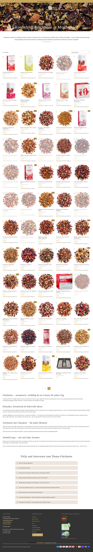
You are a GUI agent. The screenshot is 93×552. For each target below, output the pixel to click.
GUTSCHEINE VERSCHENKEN (68, 538)
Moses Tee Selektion (51, 9)
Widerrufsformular (35, 521)
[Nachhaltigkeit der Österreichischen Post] (73, 526)
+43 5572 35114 (7, 523)
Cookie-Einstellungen (36, 527)
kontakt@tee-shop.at (8, 520)
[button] (11, 78)
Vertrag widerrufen (37, 534)
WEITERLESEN (46, 41)
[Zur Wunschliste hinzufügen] (3, 56)
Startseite (43, 23)
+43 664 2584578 (7, 522)
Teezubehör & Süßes (64, 9)
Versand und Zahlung (36, 529)
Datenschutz (34, 525)
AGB (33, 523)
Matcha (42, 9)
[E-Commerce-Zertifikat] (73, 534)
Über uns (79, 9)
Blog (73, 9)
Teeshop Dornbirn (48, 3)
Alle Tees (14, 9)
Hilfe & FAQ (34, 531)
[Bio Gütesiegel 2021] (73, 519)
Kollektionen (48, 23)
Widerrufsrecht (35, 519)
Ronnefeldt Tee (23, 9)
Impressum (34, 516)
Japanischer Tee (33, 9)
